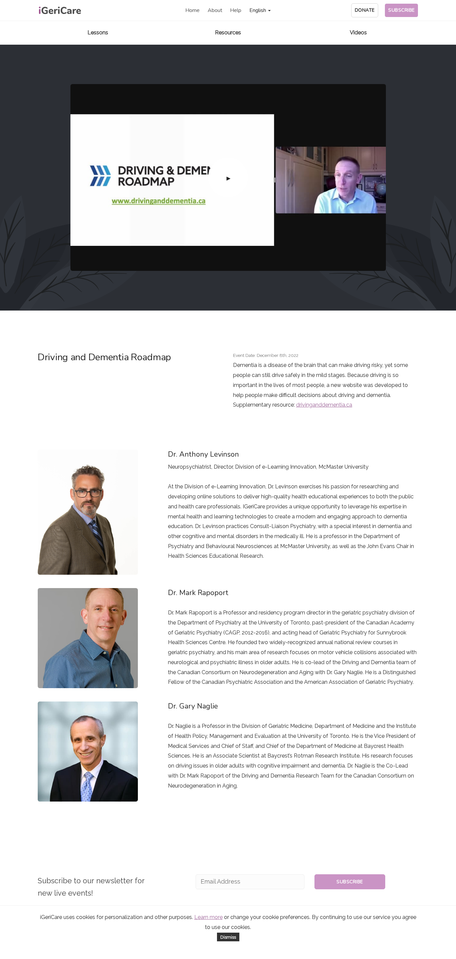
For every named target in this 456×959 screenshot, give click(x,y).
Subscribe (349, 882)
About (215, 10)
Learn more (208, 917)
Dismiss (228, 937)
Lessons (97, 32)
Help (235, 10)
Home (192, 10)
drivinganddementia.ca (324, 405)
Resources (228, 32)
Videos (358, 32)
